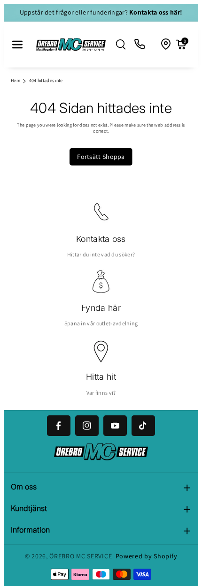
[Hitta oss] (166, 44)
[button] (17, 44)
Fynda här (101, 308)
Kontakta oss (101, 239)
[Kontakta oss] (140, 44)
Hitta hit (101, 377)
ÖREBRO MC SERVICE (80, 556)
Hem (15, 80)
